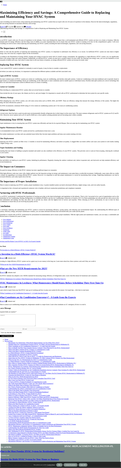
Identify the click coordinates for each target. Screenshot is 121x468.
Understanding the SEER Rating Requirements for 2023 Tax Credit (28, 428)
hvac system (6, 224)
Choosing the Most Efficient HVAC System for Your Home (26, 419)
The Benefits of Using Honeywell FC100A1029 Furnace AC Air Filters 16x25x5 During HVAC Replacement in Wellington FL (46, 373)
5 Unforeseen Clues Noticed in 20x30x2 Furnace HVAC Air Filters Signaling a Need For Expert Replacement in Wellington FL (46, 433)
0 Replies (28, 26)
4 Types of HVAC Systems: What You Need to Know (24, 417)
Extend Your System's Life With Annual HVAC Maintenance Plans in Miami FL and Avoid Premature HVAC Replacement (45, 414)
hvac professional (8, 221)
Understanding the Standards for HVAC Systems (23, 354)
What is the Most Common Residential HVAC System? (24, 351)
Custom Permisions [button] (70, 465)
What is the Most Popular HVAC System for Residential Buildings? (28, 392)
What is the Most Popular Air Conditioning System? (23, 404)
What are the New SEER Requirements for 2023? (23, 377)
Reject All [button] (83, 465)
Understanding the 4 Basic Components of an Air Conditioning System (29, 388)
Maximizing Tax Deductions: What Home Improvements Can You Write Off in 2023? (33, 343)
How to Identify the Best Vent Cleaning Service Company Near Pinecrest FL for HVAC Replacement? (39, 348)
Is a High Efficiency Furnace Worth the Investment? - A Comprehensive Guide (31, 361)
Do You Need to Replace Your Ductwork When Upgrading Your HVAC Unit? (31, 378)
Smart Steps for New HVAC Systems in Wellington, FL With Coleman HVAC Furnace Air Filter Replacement (41, 358)
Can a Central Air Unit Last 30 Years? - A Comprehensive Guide (27, 416)
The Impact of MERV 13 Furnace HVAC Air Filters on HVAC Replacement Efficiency (34, 434)
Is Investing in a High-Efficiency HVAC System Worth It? (25, 402)
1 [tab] (4, 31)
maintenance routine (9, 236)
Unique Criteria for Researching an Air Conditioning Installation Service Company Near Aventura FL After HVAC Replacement (46, 370)
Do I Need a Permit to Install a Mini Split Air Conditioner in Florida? (28, 387)
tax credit (6, 233)
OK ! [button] (59, 465)
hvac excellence (8, 228)
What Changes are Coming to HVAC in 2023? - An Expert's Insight (28, 405)
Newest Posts (9, 341)
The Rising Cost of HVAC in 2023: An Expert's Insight (24, 439)
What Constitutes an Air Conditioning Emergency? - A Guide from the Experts (31, 346)
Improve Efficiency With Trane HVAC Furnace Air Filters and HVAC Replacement (33, 397)
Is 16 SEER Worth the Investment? (18, 421)
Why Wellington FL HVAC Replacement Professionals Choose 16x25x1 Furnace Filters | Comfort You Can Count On (43, 431)
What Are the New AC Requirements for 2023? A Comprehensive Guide (30, 360)
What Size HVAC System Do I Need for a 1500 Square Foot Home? (28, 412)
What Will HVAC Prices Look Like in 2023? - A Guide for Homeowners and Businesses (34, 356)
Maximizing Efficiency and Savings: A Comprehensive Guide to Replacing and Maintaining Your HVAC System (42, 424)
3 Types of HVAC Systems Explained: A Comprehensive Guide (27, 382)
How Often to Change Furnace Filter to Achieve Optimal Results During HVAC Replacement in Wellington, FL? (42, 363)
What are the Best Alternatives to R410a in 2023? (23, 411)
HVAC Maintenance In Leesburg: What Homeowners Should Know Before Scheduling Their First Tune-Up (40, 366)
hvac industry (7, 219)
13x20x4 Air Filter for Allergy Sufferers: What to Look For (26, 407)
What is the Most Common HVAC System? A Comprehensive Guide (29, 349)
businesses (6, 230)
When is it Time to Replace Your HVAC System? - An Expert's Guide (29, 395)
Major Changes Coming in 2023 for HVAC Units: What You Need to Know (31, 438)
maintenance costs (8, 238)
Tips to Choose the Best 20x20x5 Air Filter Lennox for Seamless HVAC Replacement (34, 400)
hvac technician (7, 223)
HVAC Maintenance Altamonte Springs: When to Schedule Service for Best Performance (35, 426)
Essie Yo (3, 26)
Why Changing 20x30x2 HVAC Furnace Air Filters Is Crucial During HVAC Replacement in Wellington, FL (41, 365)
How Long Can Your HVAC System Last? (21, 380)
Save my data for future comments (11, 332)
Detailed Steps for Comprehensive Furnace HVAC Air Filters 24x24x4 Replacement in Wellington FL (38, 344)
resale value (6, 231)
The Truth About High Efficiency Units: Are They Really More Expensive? (30, 383)
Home (5, 5)
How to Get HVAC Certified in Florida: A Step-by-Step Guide (27, 436)
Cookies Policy (51, 465)
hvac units (6, 226)
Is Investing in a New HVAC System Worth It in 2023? (24, 394)
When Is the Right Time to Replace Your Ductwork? (24, 385)
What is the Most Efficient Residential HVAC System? (24, 429)
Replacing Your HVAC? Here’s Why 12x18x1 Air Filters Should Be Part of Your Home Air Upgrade (38, 399)
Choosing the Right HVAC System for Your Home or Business (27, 375)
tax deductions (7, 235)
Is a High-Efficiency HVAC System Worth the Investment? (26, 353)
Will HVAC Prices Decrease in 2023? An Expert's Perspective (26, 409)
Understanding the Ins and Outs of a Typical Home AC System (27, 371)
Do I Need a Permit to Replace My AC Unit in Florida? (24, 368)
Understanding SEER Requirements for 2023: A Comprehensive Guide (29, 422)
